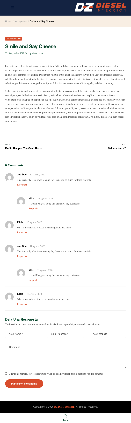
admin (34, 53)
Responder (22, 184)
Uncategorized (20, 21)
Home (8, 21)
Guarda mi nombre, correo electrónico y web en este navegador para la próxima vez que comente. (56, 374)
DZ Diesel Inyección (64, 407)
